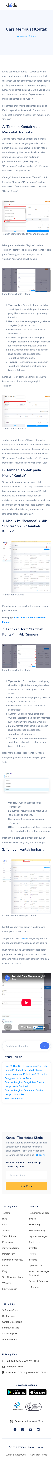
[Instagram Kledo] (22, 1429)
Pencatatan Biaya (38, 1230)
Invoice (32, 1218)
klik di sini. (40, 1155)
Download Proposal (12, 1259)
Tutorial (6, 1230)
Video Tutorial (9, 1236)
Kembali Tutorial (27, 36)
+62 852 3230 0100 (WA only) (22, 1360)
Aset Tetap (34, 1242)
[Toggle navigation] (44, 5)
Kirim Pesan (26, 1186)
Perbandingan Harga (39, 1213)
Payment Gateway (38, 1281)
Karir (4, 1224)
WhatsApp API (10, 1333)
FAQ (4, 1271)
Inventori (33, 1248)
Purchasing (34, 1224)
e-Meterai (34, 1287)
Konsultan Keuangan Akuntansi (39, 1273)
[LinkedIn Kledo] (38, 1429)
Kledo (24, 938)
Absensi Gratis (9, 1339)
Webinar (6, 1283)
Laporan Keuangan (38, 1236)
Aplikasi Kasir (35, 1265)
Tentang (6, 1213)
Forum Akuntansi (10, 1327)
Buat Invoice (8, 1316)
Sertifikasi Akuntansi (12, 1277)
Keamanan (7, 1242)
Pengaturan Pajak (14, 1098)
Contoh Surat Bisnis (12, 1322)
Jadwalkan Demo (11, 1248)
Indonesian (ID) (33, 1421)
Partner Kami (8, 1253)
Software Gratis (10, 1310)
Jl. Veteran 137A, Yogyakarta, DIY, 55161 (26, 1372)
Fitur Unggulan (9, 1289)
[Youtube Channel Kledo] (30, 1429)
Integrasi (33, 1259)
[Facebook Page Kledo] (15, 1429)
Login (5, 1265)
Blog (4, 1218)
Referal (32, 1253)
